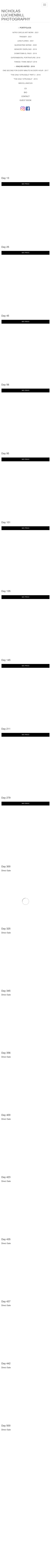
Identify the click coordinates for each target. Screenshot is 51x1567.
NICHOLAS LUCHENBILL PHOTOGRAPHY (15, 15)
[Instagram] (23, 109)
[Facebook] (28, 109)
